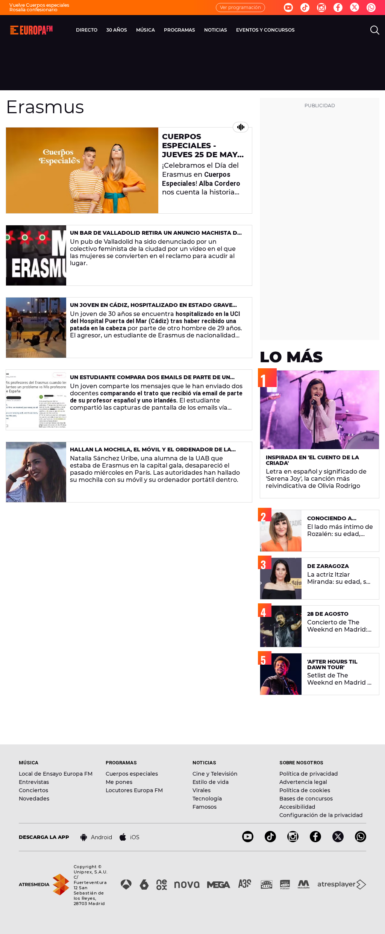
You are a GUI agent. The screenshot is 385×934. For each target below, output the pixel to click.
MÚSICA (145, 30)
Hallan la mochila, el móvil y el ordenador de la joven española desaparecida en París (150, 452)
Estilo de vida (210, 782)
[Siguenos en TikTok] (270, 840)
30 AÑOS (116, 30)
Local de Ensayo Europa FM (55, 773)
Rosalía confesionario (33, 9)
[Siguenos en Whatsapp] (371, 7)
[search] (374, 30)
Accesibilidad (297, 806)
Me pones (119, 782)
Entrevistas (34, 782)
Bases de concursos (306, 798)
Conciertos (33, 790)
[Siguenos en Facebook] (338, 7)
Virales (201, 790)
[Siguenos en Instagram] (321, 7)
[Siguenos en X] (338, 840)
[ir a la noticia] (82, 170)
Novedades (34, 798)
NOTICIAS (215, 30)
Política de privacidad (308, 773)
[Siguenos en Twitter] (354, 8)
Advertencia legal (303, 782)
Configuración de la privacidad (321, 815)
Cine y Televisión (215, 773)
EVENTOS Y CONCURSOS (265, 30)
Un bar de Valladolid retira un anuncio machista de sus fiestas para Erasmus (155, 236)
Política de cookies (304, 790)
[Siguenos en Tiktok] (304, 7)
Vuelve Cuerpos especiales (39, 5)
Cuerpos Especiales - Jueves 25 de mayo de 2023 (203, 150)
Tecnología (207, 798)
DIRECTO (86, 30)
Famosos (204, 806)
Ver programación (240, 7)
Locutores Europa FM (134, 790)
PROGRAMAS (179, 30)
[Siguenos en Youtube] (288, 7)
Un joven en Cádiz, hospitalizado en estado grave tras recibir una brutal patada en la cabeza (151, 308)
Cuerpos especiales (132, 773)
